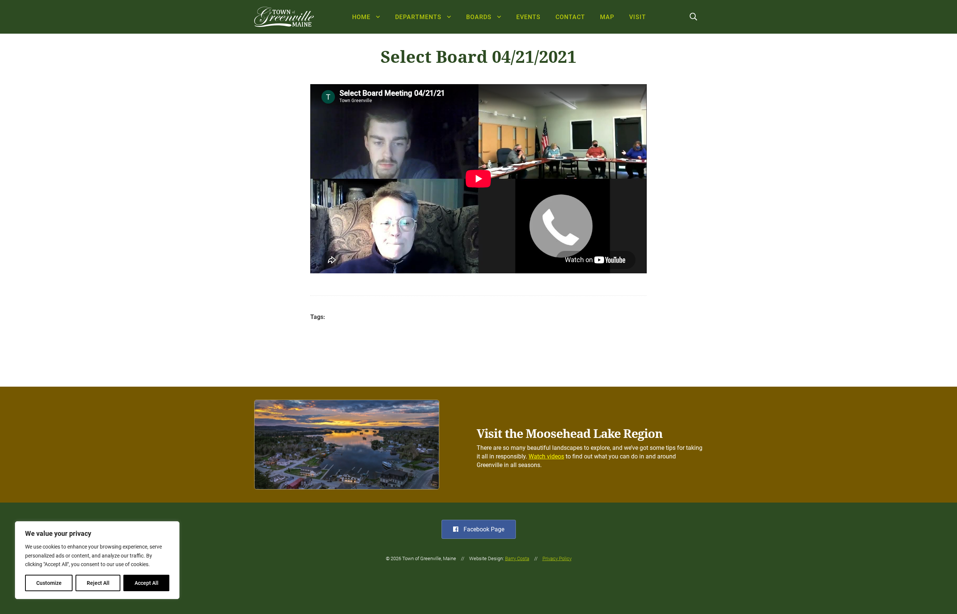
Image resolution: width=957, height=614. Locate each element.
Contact (570, 17)
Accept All (147, 583)
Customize (49, 583)
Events (528, 17)
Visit (637, 17)
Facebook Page (483, 529)
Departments (418, 17)
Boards (479, 17)
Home (361, 17)
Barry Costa (517, 558)
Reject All (98, 583)
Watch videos (546, 456)
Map (607, 17)
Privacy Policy (557, 558)
